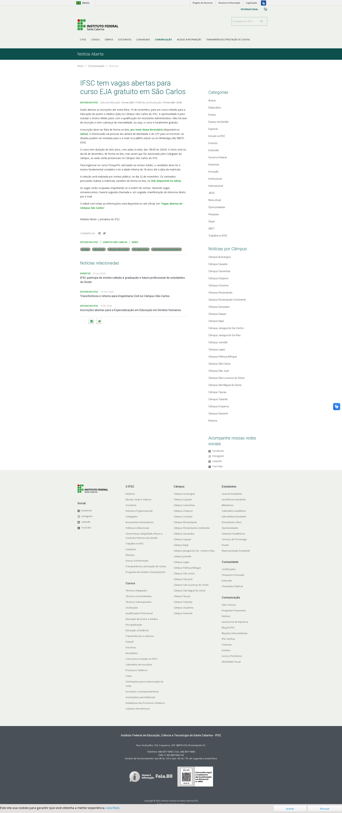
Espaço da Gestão (218, 121)
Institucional (215, 178)
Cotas (129, 675)
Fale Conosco (229, 604)
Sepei (211, 221)
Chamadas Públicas (232, 586)
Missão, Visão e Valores (138, 499)
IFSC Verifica (228, 638)
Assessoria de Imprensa (235, 621)
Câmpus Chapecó (218, 278)
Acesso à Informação (137, 560)
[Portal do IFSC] (97, 24)
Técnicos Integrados (136, 590)
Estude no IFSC (216, 136)
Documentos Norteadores (140, 522)
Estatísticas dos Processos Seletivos (145, 703)
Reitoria (212, 420)
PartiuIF (130, 641)
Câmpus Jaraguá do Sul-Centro (226, 328)
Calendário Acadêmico (234, 510)
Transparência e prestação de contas (146, 566)
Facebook (218, 450)
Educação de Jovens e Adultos (142, 619)
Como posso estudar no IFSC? (142, 658)
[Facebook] (91, 321)
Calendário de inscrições (139, 664)
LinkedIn (217, 461)
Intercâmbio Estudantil (234, 516)
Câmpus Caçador (218, 264)
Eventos (212, 143)
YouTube (217, 466)
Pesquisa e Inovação (233, 574)
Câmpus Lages (216, 349)
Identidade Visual (231, 661)
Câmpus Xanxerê (218, 413)
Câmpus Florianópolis (220, 292)
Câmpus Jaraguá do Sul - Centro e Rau (194, 550)
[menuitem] (83, 39)
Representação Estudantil (236, 550)
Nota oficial (214, 200)
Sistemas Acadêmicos (233, 533)
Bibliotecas (228, 505)
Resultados (132, 653)
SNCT (211, 228)
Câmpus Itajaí (216, 321)
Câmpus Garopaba (218, 306)
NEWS (135, 242)
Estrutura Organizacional (139, 510)
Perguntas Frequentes (234, 610)
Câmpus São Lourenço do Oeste (226, 378)
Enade (225, 545)
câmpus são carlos (118, 249)
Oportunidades (216, 207)
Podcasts (227, 644)
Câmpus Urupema (218, 406)
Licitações (131, 549)
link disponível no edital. (166, 180)
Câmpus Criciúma (218, 285)
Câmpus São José (218, 370)
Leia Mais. (113, 808)
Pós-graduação (134, 624)
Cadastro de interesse (138, 708)
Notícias (226, 616)
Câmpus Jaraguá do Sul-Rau (224, 335)
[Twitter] (99, 321)
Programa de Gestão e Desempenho (145, 572)
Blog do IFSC (228, 627)
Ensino (212, 114)
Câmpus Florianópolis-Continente (227, 299)
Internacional (215, 185)
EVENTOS (85, 273)
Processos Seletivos (136, 670)
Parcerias (131, 647)
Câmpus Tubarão (218, 399)
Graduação (132, 607)
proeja (85, 249)
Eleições (130, 555)
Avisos (212, 100)
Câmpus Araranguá (219, 257)
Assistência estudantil (233, 499)
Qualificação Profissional (139, 613)
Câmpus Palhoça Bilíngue (222, 356)
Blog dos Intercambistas (235, 633)
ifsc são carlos (140, 249)
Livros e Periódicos (232, 656)
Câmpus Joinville (217, 342)
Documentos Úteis (232, 522)
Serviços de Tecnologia (234, 539)
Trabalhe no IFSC (217, 235)
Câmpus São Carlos (219, 363)
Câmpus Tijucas (217, 392)
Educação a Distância (137, 630)
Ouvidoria (131, 505)
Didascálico (214, 107)
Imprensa (213, 164)
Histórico (130, 493)
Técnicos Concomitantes (139, 596)
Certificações (229, 569)
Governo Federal (217, 157)
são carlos (99, 249)
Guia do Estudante (232, 493)
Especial (213, 129)
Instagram (218, 456)
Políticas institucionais (137, 527)
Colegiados (132, 516)
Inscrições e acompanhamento (142, 691)
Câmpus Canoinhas (219, 271)
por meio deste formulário (146, 129)
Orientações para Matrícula (140, 697)
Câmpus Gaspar (217, 314)
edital (83, 134)
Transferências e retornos (140, 636)
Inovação (213, 171)
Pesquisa (213, 214)
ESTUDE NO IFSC (89, 102)
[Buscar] (261, 21)
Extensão (213, 150)
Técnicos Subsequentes (139, 601)
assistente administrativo (166, 249)
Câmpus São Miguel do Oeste (225, 385)
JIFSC (211, 193)
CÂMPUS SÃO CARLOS (115, 242)
